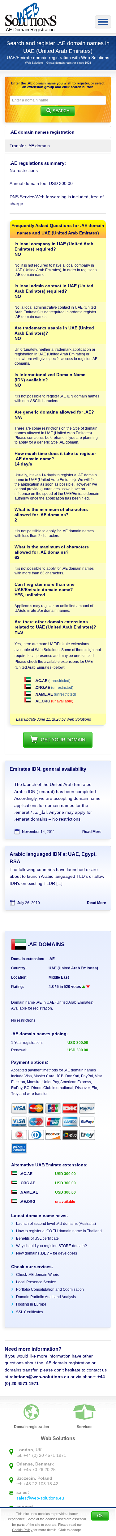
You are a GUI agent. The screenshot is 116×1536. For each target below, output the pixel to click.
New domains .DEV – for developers (46, 1253)
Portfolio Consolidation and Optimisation (50, 1289)
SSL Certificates (29, 1312)
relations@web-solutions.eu (39, 1376)
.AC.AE (41, 681)
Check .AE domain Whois (37, 1274)
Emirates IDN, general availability (48, 769)
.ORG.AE (42, 687)
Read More (91, 832)
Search (61, 111)
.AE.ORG (42, 701)
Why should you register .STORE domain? (51, 1246)
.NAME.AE (44, 694)
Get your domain (63, 739)
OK (100, 1515)
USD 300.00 (65, 1174)
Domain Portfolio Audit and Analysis (46, 1297)
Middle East (59, 977)
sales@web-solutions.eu (40, 1497)
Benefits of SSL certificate (37, 1238)
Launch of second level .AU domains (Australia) (56, 1223)
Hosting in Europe (31, 1304)
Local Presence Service (36, 1282)
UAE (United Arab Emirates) (73, 968)
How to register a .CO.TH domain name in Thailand (59, 1231)
